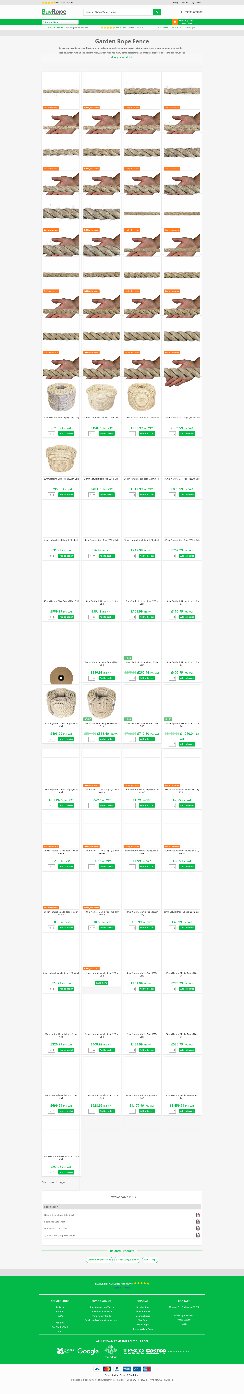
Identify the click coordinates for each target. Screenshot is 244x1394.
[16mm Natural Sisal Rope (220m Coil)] (182, 397)
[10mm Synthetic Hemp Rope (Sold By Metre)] (182, 213)
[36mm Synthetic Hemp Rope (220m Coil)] (61, 769)
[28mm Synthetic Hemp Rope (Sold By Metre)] (101, 336)
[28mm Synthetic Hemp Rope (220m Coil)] (142, 703)
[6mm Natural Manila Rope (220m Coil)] (182, 891)
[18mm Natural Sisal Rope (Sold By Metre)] (182, 91)
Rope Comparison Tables (102, 1307)
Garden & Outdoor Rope (99, 1259)
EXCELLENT (129, 27)
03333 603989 (193, 12)
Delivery (60, 1307)
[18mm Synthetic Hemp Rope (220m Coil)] (182, 641)
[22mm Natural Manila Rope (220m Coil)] (142, 1013)
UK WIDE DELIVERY (67, 27)
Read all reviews (122, 1287)
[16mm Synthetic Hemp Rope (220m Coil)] (142, 641)
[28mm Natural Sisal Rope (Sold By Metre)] (142, 152)
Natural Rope (150, 1259)
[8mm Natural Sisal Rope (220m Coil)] (101, 519)
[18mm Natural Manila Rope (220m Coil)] (61, 1013)
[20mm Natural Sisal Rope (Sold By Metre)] (61, 152)
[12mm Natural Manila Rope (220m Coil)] (101, 952)
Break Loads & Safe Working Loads (101, 1320)
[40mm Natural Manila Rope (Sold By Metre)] (101, 891)
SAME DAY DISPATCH (176, 27)
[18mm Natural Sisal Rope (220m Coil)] (142, 519)
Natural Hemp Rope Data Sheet (59, 1215)
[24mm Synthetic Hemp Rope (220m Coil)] (101, 703)
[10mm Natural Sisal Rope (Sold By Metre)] (61, 91)
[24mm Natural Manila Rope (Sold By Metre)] (101, 830)
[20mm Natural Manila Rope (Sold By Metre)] (61, 830)
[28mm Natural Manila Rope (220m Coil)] (61, 1075)
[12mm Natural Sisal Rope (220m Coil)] (101, 397)
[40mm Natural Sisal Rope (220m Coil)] (61, 580)
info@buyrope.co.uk (184, 1315)
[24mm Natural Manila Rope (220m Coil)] (182, 1013)
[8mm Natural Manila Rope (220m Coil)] (61, 952)
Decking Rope (143, 1307)
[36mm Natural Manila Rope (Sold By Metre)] (61, 891)
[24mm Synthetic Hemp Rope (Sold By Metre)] (61, 336)
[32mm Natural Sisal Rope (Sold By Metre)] (182, 152)
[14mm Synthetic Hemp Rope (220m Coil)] (101, 641)
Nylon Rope (143, 1324)
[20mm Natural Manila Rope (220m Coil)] (101, 1013)
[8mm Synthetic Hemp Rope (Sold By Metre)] (142, 213)
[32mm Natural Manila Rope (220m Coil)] (101, 1075)
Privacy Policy (111, 1375)
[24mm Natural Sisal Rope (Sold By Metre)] (101, 152)
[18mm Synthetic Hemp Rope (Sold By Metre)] (142, 275)
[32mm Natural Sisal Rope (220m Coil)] (182, 519)
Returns (60, 1311)
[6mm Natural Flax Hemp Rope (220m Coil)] (61, 1136)
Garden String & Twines (127, 1259)
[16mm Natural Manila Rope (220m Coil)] (182, 952)
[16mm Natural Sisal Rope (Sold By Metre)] (142, 91)
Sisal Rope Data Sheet (54, 1221)
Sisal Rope (143, 1320)
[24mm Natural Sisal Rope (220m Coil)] (101, 458)
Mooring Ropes (143, 1316)
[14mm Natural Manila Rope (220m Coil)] (142, 952)
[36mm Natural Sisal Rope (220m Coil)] (182, 458)
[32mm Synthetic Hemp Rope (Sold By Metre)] (142, 336)
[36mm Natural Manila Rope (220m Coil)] (142, 1075)
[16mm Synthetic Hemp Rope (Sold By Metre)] (101, 275)
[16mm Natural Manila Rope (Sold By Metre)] (142, 769)
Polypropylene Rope (143, 1329)
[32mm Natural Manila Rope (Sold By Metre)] (182, 830)
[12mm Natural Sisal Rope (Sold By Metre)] (101, 91)
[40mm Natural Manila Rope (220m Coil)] (182, 1075)
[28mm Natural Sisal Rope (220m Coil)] (142, 458)
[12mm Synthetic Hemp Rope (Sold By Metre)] (61, 275)
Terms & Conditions (129, 1375)
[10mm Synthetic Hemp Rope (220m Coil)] (182, 580)
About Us (60, 1322)
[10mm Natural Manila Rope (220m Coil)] (142, 891)
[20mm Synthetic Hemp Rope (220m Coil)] (61, 703)
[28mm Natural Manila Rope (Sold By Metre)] (142, 830)
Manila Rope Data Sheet (55, 1228)
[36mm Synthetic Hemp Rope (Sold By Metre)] (182, 336)
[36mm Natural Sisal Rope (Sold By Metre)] (61, 213)
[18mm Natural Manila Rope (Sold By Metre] (182, 769)
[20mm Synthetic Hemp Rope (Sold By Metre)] (182, 275)
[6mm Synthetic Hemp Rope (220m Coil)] (101, 580)
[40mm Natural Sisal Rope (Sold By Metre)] (101, 213)
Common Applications (101, 1311)
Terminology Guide (101, 1316)
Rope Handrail (143, 1311)
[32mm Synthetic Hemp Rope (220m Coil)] (182, 703)
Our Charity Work (60, 1327)
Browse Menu (51, 22)
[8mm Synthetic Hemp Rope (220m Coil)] (142, 580)
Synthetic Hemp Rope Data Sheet (60, 1235)
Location (184, 1324)
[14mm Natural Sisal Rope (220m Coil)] (142, 397)
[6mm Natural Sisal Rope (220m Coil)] (61, 519)
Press (60, 1331)
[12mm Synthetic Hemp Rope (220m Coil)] (61, 641)
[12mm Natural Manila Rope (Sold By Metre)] (101, 769)
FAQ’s (60, 1316)
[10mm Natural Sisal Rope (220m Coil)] (61, 397)
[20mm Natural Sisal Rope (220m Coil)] (61, 458)
